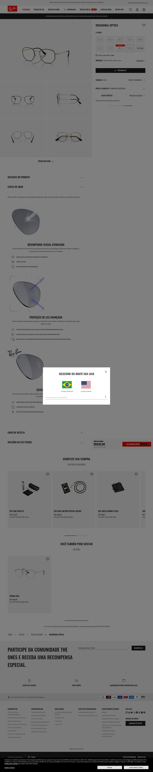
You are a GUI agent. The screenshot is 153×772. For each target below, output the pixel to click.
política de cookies (11, 763)
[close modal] (105, 371)
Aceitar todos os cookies (136, 767)
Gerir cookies (10, 767)
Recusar (109, 767)
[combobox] (76, 397)
